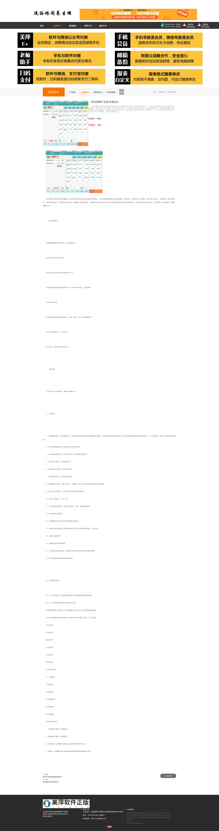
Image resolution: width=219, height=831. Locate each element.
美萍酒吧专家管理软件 (51, 782)
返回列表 (169, 776)
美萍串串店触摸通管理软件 (52, 777)
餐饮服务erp (98, 92)
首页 (42, 25)
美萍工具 (88, 25)
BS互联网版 (111, 92)
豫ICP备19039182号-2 (135, 823)
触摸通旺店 (85, 92)
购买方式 (103, 25)
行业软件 (72, 92)
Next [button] (123, 92)
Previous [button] (120, 92)
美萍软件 (57, 25)
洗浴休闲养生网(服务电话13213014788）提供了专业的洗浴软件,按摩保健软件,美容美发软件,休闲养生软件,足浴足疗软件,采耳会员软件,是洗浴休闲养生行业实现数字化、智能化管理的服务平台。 (149, 816)
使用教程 (72, 25)
